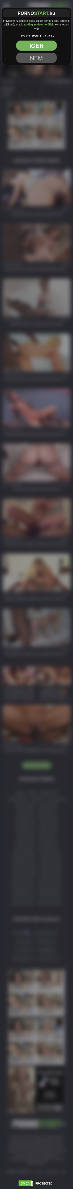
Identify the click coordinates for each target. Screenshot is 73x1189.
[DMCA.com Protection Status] (36, 1182)
